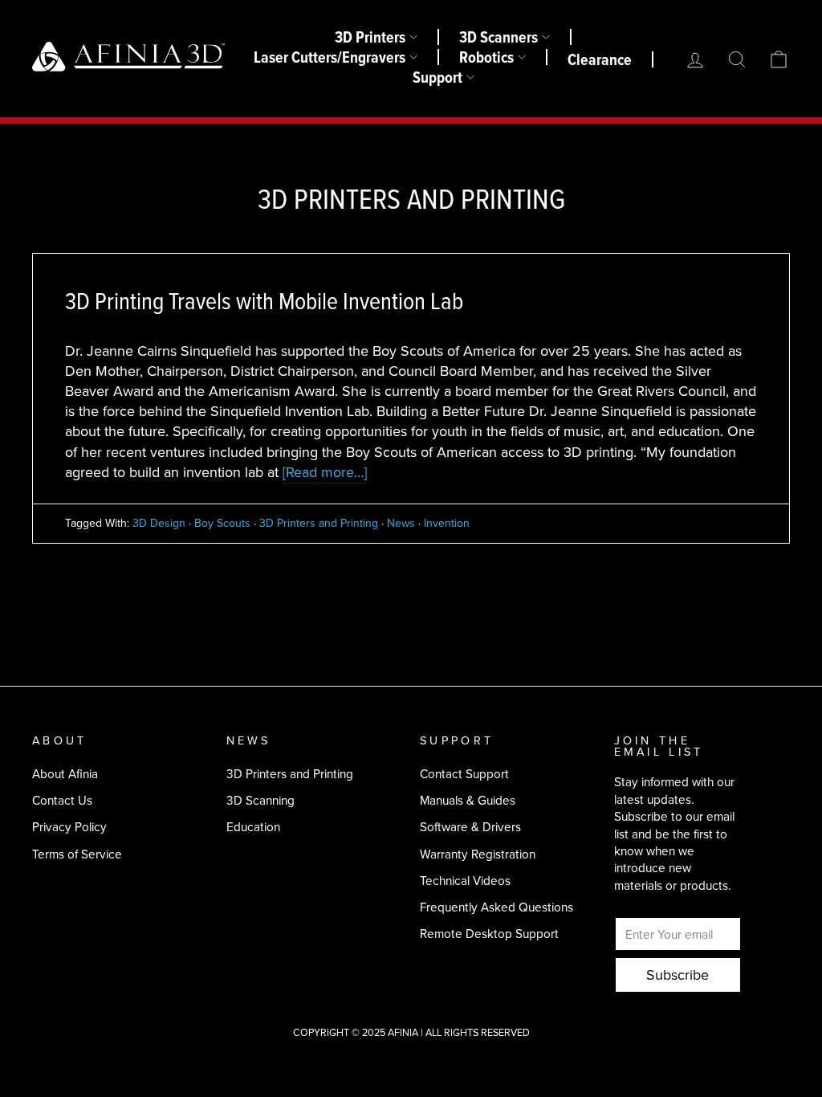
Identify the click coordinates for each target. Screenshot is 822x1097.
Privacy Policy (69, 827)
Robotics (486, 57)
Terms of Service (77, 854)
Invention (447, 523)
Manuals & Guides (467, 800)
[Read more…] (325, 473)
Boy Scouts (222, 523)
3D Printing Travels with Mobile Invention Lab (264, 301)
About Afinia (65, 774)
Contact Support (464, 774)
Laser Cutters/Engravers (329, 57)
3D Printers (370, 37)
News (401, 523)
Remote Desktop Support (489, 933)
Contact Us (62, 800)
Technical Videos (465, 880)
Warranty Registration (477, 854)
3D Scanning (260, 800)
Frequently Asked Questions (496, 907)
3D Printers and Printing (318, 523)
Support (437, 77)
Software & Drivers (470, 827)
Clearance (600, 59)
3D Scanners (498, 37)
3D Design (158, 523)
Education (253, 827)
